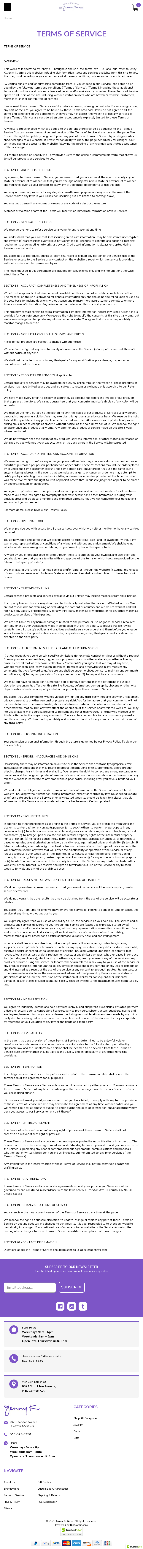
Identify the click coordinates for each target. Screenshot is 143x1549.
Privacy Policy (12, 1502)
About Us (9, 1482)
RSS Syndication (47, 1502)
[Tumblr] (83, 1306)
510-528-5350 (32, 1361)
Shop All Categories (85, 1418)
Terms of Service (14, 1495)
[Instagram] (71, 1306)
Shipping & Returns (49, 1495)
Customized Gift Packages (53, 1489)
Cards (77, 1431)
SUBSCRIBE (71, 1287)
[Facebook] (60, 1306)
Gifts (76, 1438)
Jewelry (78, 1425)
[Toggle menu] (7, 7)
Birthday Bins (11, 1489)
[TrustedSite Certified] (71, 1531)
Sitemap (8, 1508)
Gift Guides (44, 1482)
